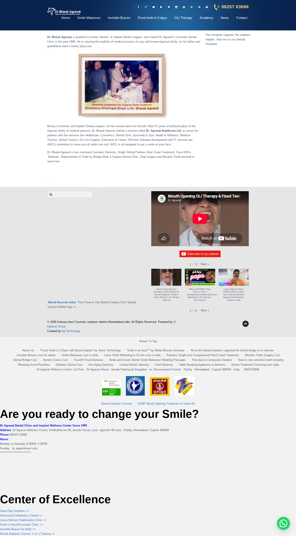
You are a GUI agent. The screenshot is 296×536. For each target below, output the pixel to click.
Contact (241, 18)
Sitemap (206, 7)
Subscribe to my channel (202, 254)
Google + (146, 7)
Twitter (153, 7)
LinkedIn (176, 7)
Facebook (138, 7)
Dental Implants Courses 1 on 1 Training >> (27, 533)
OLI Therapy (183, 18)
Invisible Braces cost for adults (36, 355)
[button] (205, 264)
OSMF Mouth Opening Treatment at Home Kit (166, 403)
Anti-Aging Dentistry (101, 364)
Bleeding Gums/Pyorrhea (34, 364)
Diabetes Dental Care (69, 364)
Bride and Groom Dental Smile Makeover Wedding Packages (147, 360)
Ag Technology (71, 331)
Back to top (245, 323)
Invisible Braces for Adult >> (18, 529)
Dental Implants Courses (116, 403)
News (225, 18)
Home (65, 18)
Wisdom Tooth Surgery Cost (262, 355)
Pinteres (183, 7)
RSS (199, 7)
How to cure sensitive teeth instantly (261, 360)
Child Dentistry (164, 364)
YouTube (161, 7)
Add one (221, 39)
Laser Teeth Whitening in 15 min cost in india (132, 355)
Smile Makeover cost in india (80, 355)
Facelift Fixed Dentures (88, 360)
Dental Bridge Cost (25, 360)
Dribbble (191, 7)
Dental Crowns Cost (55, 360)
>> (74, 307)
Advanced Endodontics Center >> (21, 515)
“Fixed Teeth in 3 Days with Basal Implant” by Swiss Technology (80, 350)
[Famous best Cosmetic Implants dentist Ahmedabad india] (64, 13)
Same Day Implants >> (14, 511)
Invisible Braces (119, 18)
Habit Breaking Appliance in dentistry (202, 364)
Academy (206, 18)
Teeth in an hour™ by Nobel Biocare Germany (156, 350)
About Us (28, 350)
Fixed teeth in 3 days (152, 18)
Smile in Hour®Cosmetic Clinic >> (21, 524)
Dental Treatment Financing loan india (255, 364)
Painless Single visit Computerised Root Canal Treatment (203, 355)
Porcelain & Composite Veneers (212, 360)
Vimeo (168, 7)
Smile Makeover (89, 18)
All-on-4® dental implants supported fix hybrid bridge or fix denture (232, 350)
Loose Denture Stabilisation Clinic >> (23, 520)
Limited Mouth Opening (134, 364)
